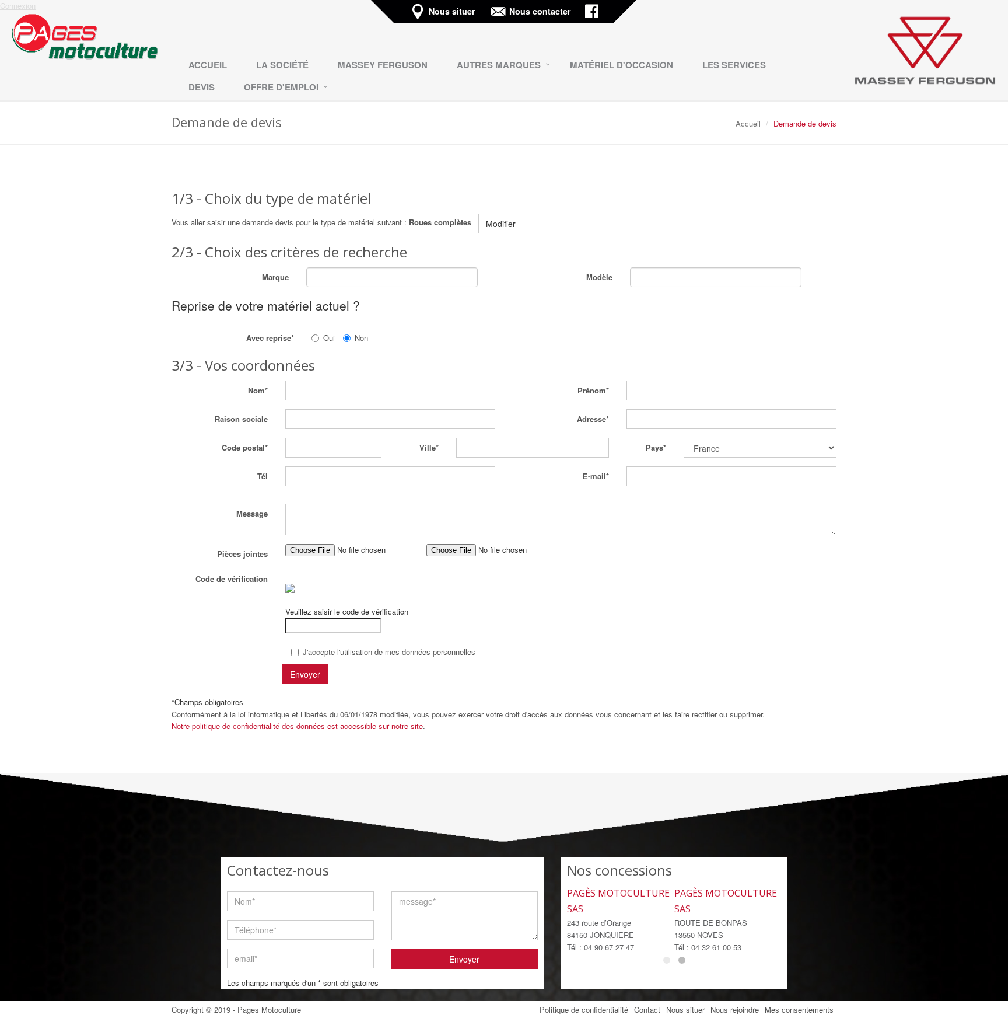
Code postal (243, 447)
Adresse (591, 418)
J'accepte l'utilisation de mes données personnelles (389, 651)
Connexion (18, 5)
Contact (647, 1009)
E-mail (594, 476)
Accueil (748, 123)
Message (252, 513)
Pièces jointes (242, 553)
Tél (262, 476)
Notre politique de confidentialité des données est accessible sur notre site (297, 725)
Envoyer (464, 959)
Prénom (592, 390)
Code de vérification (231, 578)
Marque (275, 277)
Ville (427, 447)
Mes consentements (799, 1009)
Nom (256, 390)
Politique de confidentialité (584, 1009)
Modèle (599, 277)
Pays (654, 447)
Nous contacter (541, 12)
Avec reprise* (270, 337)
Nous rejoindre (734, 1009)
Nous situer (453, 12)
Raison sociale (241, 418)
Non (361, 337)
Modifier (501, 223)
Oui (329, 337)
